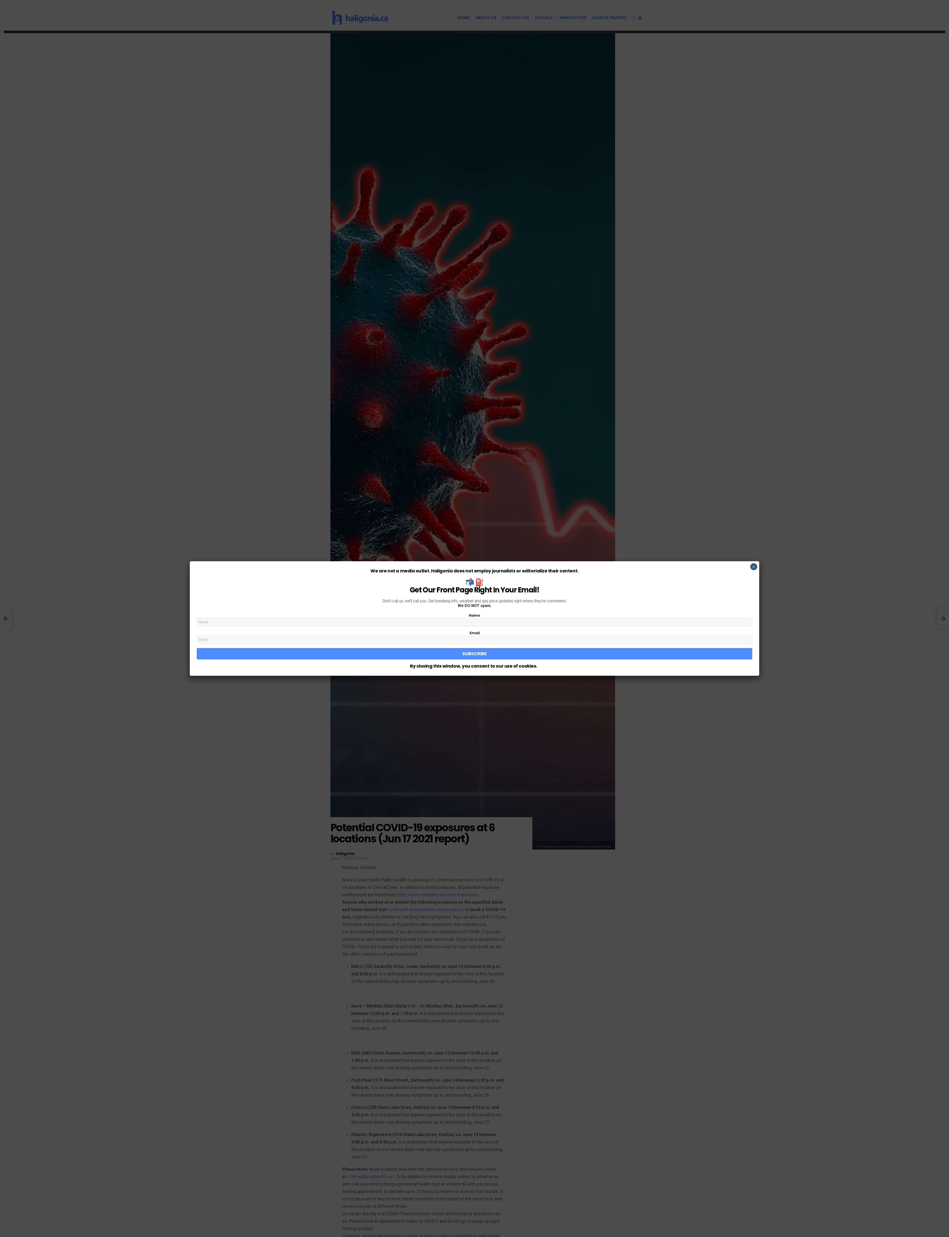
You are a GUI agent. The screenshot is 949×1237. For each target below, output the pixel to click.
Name (474, 615)
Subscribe (474, 654)
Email (475, 632)
